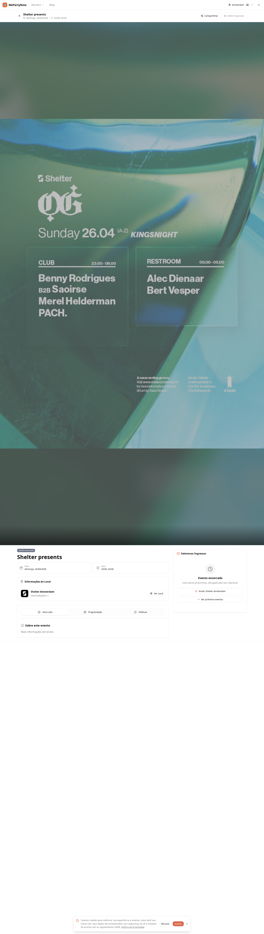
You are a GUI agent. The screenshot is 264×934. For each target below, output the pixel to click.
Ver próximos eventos (212, 599)
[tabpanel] (93, 628)
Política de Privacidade (132, 927)
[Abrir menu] (259, 5)
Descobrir (36, 4)
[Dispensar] (187, 924)
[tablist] (93, 612)
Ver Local (158, 593)
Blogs (52, 4)
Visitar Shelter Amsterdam (212, 591)
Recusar (165, 923)
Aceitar (178, 923)
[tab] (45, 612)
